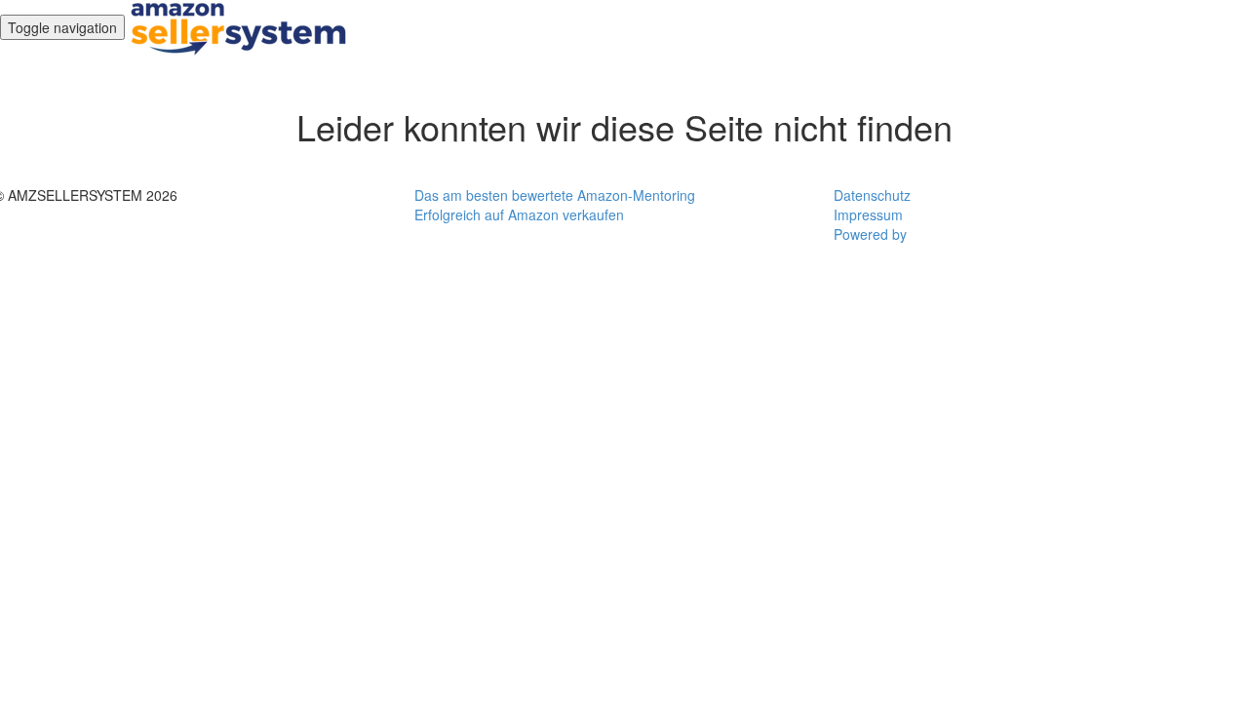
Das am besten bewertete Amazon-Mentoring (554, 195)
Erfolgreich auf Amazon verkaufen (519, 214)
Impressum (868, 214)
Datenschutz (872, 195)
